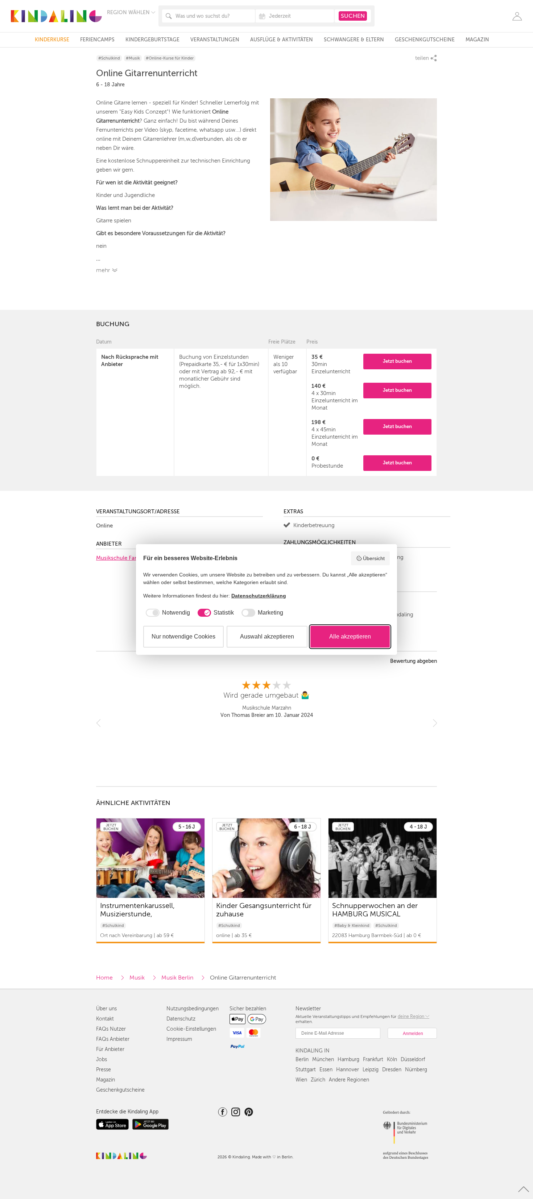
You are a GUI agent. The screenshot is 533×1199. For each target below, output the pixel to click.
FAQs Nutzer (111, 1029)
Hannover (347, 1069)
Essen (325, 1069)
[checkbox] (166, 612)
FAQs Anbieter (112, 1039)
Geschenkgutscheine (425, 39)
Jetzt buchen (397, 361)
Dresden (391, 1069)
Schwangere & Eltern (354, 39)
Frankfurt (373, 1059)
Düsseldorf (413, 1059)
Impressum (179, 1039)
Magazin (477, 39)
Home (104, 977)
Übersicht (374, 558)
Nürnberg (416, 1069)
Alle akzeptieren (350, 636)
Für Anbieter (110, 1049)
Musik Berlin (177, 977)
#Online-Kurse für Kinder (170, 58)
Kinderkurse (52, 39)
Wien (301, 1080)
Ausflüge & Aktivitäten (281, 39)
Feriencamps (97, 39)
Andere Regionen (349, 1080)
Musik (137, 977)
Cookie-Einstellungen (191, 1029)
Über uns (106, 1008)
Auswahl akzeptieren (267, 636)
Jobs (101, 1059)
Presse (103, 1069)
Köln (392, 1059)
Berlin (302, 1059)
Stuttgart (306, 1069)
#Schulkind (109, 58)
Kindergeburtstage (152, 39)
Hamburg (348, 1059)
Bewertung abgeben (413, 661)
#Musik (133, 58)
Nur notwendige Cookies (183, 636)
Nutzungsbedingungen (192, 1008)
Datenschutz (180, 1019)
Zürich (318, 1080)
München (323, 1059)
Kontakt (105, 1019)
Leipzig (371, 1069)
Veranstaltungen (214, 39)
